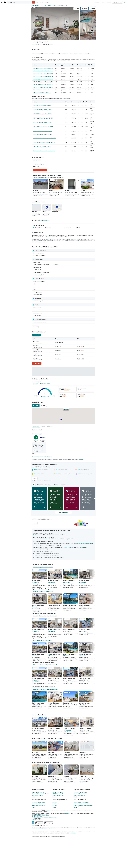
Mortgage (47, 2)
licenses (67, 813)
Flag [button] (44, 507)
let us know (73, 833)
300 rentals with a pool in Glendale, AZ (42, 640)
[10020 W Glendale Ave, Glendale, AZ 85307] (86, 598)
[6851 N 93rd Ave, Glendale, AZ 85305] (70, 574)
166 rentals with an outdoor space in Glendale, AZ (45, 689)
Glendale (49, 5)
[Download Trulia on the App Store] (39, 822)
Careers (54, 827)
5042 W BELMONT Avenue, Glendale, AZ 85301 (44, 138)
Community (40, 484)
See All (35, 478)
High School (50, 426)
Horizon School (83, 547)
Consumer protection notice (52, 817)
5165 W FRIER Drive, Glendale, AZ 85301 (42, 131)
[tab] (36, 335)
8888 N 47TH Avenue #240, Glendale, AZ (43, 84)
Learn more (81, 459)
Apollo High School (68, 547)
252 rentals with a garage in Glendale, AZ (43, 591)
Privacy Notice (84, 827)
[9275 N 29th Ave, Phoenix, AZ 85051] (39, 722)
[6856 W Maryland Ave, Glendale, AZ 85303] (55, 722)
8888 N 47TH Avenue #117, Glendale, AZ (43, 81)
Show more (36, 363)
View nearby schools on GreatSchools (43, 456)
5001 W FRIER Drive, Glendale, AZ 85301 (42, 114)
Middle (43, 426)
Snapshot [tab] (35, 383)
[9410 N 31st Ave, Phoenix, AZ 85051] (71, 722)
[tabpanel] (63, 180)
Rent (41, 2)
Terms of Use (69, 827)
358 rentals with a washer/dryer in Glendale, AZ (45, 664)
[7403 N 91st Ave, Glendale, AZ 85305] (55, 696)
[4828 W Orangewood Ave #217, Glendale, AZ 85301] (40, 184)
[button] (33, 2)
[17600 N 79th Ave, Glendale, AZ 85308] (86, 574)
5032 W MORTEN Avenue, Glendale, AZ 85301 (44, 151)
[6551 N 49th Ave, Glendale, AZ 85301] (39, 574)
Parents (56, 484)
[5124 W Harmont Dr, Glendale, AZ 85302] (56, 184)
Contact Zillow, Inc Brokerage (37, 819)
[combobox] (21, 2)
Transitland (48, 810)
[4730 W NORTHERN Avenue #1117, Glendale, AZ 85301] (39, 770)
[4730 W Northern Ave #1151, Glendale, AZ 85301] (72, 184)
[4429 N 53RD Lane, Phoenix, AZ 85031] (87, 746)
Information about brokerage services (40, 817)
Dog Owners (48, 484)
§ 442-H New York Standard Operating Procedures (40, 815)
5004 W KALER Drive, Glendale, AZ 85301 (43, 126)
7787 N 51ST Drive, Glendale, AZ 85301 (42, 105)
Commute (63, 484)
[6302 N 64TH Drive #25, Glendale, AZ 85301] (87, 770)
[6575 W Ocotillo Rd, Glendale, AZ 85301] (86, 623)
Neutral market (45, 396)
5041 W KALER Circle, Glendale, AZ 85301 (43, 118)
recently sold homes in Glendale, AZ (84, 543)
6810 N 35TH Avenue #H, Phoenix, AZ (42, 92)
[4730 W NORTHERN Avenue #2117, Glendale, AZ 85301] (55, 770)
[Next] (93, 187)
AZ (45, 5)
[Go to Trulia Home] (4, 2)
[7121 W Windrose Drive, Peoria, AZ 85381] (55, 746)
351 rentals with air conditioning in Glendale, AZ (44, 616)
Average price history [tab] (45, 383)
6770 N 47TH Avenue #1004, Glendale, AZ (43, 76)
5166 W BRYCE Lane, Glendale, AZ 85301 (42, 134)
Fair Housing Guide (49, 827)
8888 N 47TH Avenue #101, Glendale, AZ (43, 79)
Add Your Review (63, 512)
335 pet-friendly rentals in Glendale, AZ (43, 567)
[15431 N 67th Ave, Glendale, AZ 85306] (55, 598)
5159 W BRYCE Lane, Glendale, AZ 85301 (42, 109)
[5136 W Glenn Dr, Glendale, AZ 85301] (70, 623)
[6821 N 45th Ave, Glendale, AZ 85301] (86, 696)
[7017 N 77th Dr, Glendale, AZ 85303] (70, 696)
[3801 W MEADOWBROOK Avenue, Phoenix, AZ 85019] (39, 746)
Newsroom (58, 827)
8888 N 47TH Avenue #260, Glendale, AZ (43, 71)
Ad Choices (90, 827)
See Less (36, 327)
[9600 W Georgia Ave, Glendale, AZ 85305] (55, 623)
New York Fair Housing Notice (37, 816)
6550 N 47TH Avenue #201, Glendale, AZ (43, 87)
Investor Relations (64, 827)
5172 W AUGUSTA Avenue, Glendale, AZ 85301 (44, 142)
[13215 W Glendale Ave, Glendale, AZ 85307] (70, 598)
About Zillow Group (41, 827)
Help (81, 827)
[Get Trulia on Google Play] (48, 822)
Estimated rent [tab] (36, 161)
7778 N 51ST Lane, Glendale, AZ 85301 (42, 146)
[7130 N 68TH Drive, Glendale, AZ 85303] (71, 746)
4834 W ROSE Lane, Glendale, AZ (41, 90)
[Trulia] (33, 822)
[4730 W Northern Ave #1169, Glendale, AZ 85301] (88, 184)
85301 (54, 5)
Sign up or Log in (117, 2)
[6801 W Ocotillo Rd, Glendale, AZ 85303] (86, 672)
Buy (37, 2)
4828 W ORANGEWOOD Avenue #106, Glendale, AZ (45, 68)
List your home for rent (40, 170)
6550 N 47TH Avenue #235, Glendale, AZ (43, 73)
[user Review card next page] (95, 499)
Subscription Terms (76, 827)
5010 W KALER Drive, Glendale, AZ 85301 (42, 122)
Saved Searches (106, 2)
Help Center (58, 836)
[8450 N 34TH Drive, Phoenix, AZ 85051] (71, 770)
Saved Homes (96, 2)
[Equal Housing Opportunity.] (47, 836)
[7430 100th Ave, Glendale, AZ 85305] (55, 574)
